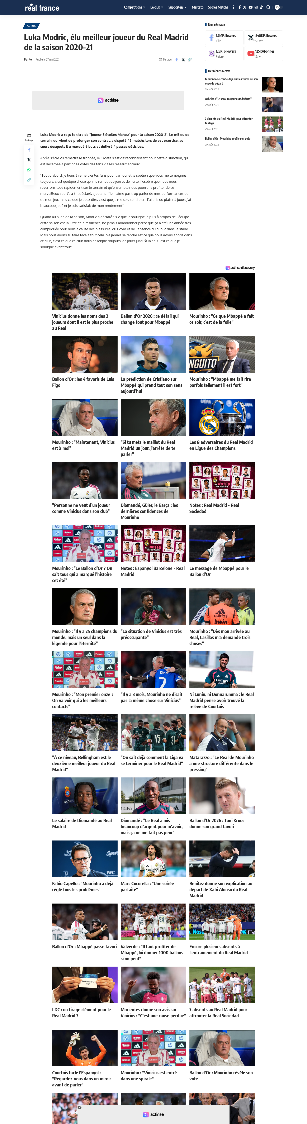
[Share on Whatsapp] (29, 170)
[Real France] (51, 7)
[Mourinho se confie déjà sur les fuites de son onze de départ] (272, 84)
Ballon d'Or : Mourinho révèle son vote (227, 138)
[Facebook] (239, 7)
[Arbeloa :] (272, 104)
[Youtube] (264, 53)
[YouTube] (250, 7)
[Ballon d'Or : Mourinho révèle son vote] (272, 144)
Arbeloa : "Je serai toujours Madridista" (228, 99)
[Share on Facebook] (177, 59)
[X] (244, 7)
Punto (28, 59)
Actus (31, 25)
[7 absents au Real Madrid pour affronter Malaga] (272, 124)
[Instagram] (256, 7)
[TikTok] (261, 7)
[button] (233, 7)
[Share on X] (183, 59)
